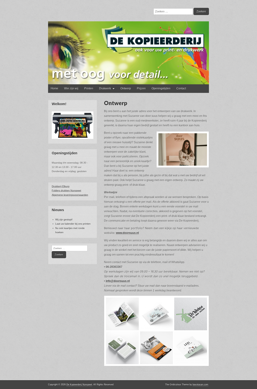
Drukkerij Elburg (60, 186)
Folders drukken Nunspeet (66, 190)
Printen (88, 88)
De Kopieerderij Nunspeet (79, 384)
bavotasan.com (200, 384)
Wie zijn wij (71, 88)
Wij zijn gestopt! (64, 219)
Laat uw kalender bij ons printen (73, 223)
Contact (181, 88)
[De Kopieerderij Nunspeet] (128, 42)
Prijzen (141, 88)
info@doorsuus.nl (118, 281)
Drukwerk (105, 88)
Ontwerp (125, 88)
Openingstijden (161, 88)
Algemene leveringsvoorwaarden (70, 194)
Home (54, 88)
